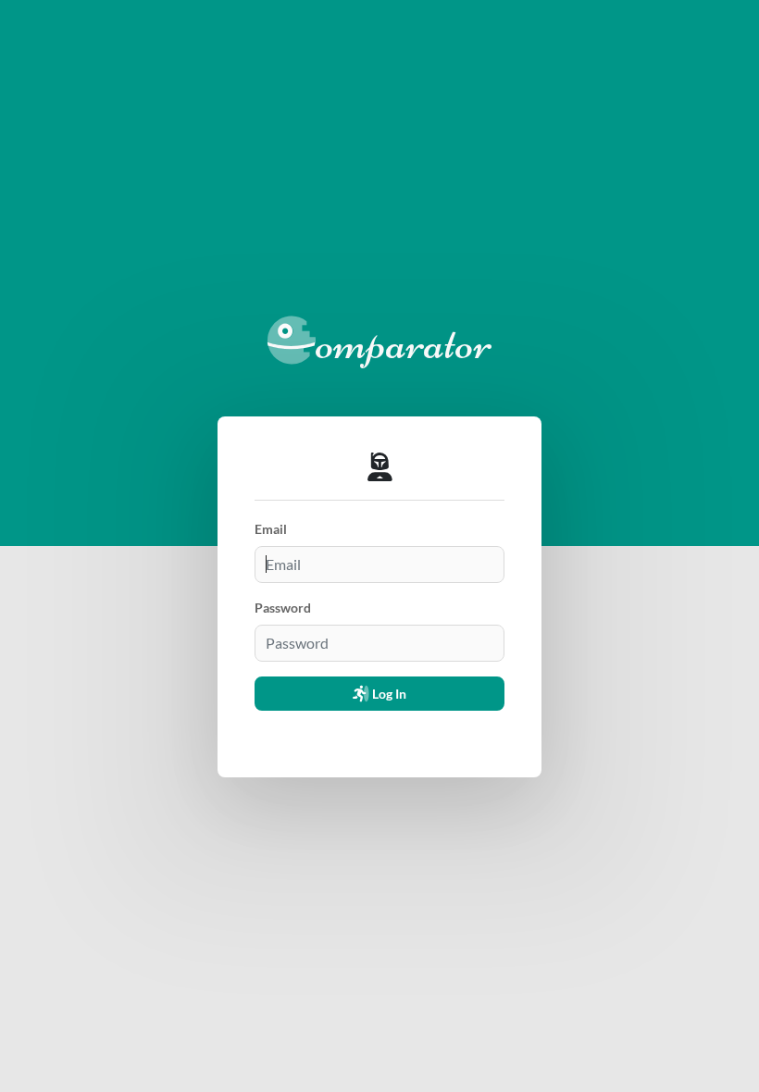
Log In (387, 693)
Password (283, 607)
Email (271, 529)
